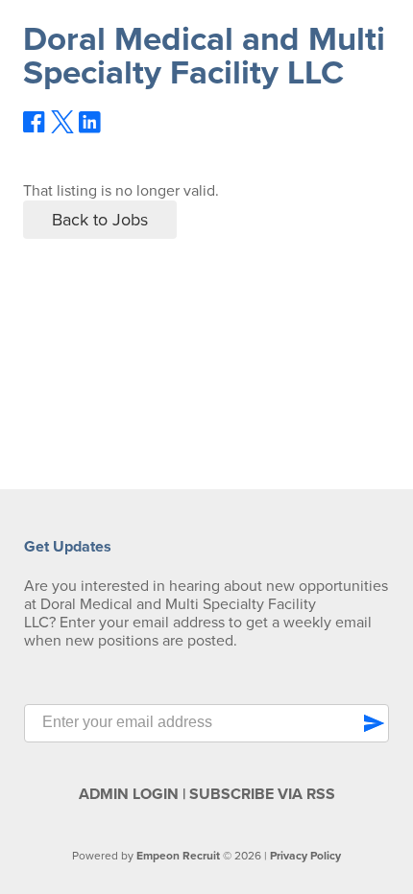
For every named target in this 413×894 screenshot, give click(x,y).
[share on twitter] (62, 128)
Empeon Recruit (178, 855)
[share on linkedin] (90, 129)
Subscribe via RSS (262, 794)
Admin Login (129, 794)
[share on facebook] (34, 128)
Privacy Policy (305, 855)
